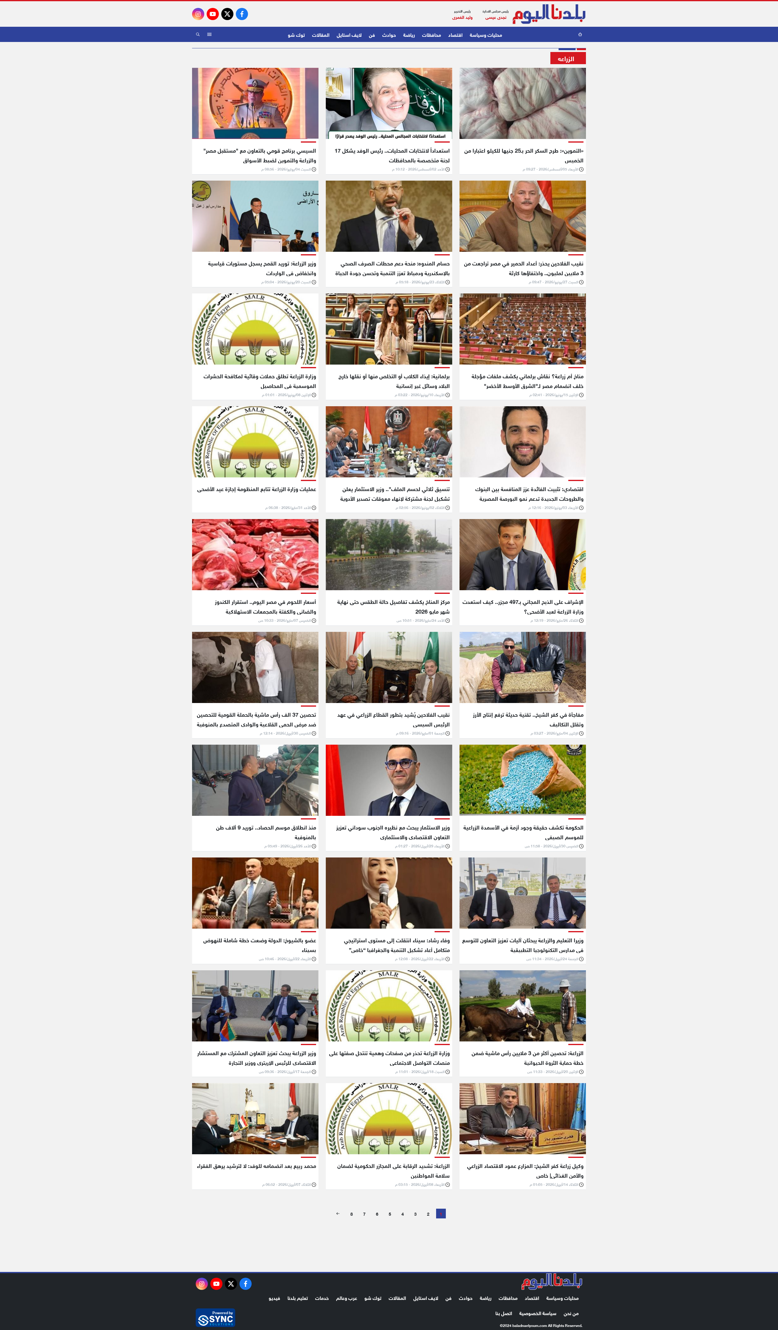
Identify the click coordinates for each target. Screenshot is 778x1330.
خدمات (322, 1297)
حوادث (389, 34)
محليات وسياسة (486, 34)
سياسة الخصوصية (537, 1312)
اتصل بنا (503, 1312)
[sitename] (552, 1281)
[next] (338, 1213)
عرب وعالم (346, 1297)
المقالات (320, 34)
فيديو (274, 1297)
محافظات (431, 34)
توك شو (296, 34)
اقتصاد (455, 34)
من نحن (571, 1312)
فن (372, 34)
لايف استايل (349, 34)
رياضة (409, 34)
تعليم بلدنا (297, 1297)
